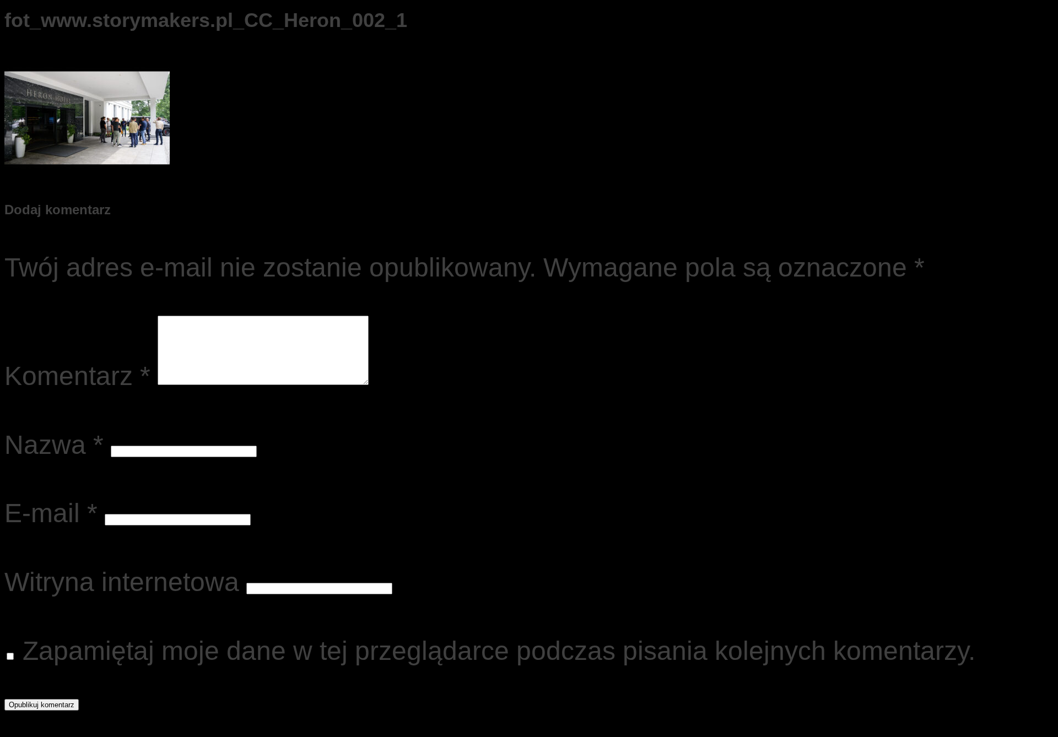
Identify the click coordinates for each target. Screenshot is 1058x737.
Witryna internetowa (121, 582)
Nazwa (54, 444)
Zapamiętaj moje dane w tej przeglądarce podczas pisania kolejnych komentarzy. (499, 650)
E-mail (51, 513)
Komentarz (77, 376)
